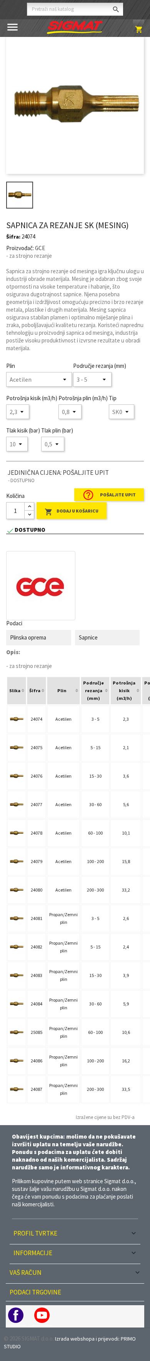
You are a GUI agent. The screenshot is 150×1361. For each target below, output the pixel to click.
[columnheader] (16, 691)
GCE (40, 248)
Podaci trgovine (35, 1292)
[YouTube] (42, 1315)
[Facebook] (15, 1315)
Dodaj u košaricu (71, 512)
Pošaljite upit (109, 495)
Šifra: (13, 236)
